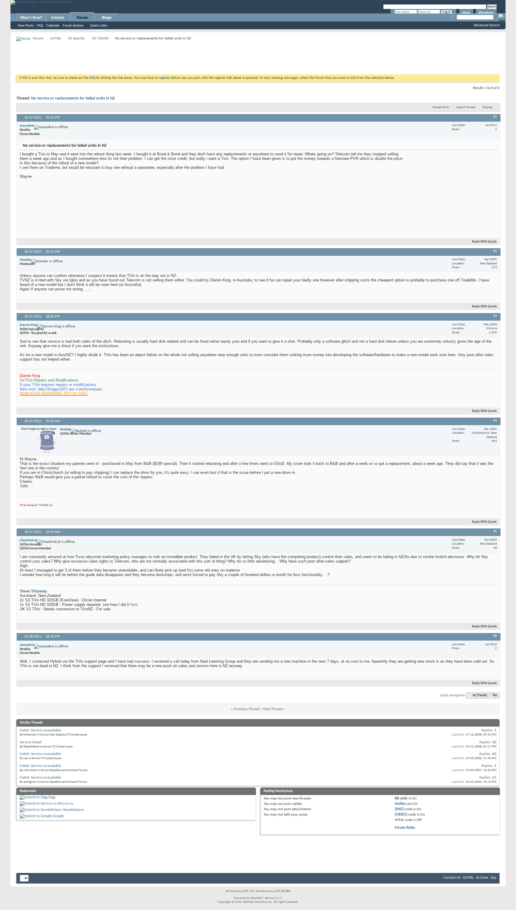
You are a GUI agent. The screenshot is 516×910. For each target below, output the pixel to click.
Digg (51, 797)
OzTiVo (55, 38)
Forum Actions (73, 25)
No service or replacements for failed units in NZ (73, 98)
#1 (495, 117)
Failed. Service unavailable (40, 730)
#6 (495, 636)
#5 (495, 531)
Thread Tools (440, 107)
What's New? (31, 18)
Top (494, 695)
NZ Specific (76, 38)
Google (58, 816)
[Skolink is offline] (39, 440)
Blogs (107, 18)
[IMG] (399, 809)
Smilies (400, 804)
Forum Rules (405, 828)
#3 (495, 316)
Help (466, 13)
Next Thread (272, 709)
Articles (57, 18)
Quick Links (99, 25)
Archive (482, 878)
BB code (401, 798)
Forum (82, 18)
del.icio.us (65, 803)
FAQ (40, 25)
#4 (495, 420)
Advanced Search (487, 25)
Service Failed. (31, 742)
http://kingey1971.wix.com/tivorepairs (70, 389)
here (134, 604)
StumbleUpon (74, 810)
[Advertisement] (258, 55)
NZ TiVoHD (100, 38)
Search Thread (466, 107)
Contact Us (451, 878)
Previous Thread (246, 709)
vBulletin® (257, 898)
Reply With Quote (484, 241)
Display (487, 107)
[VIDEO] (401, 814)
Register (486, 13)
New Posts (26, 25)
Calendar (52, 25)
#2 (495, 251)
